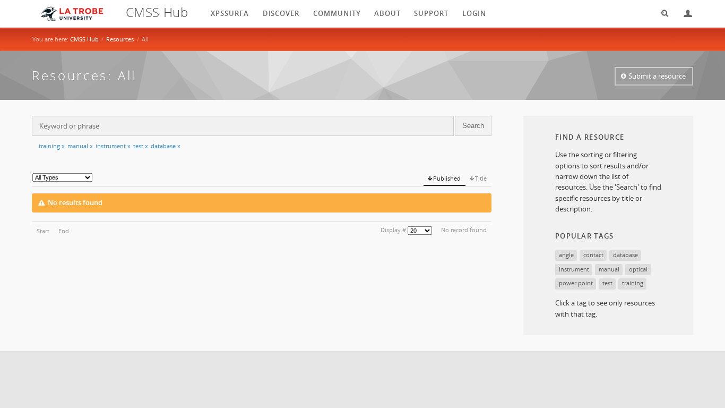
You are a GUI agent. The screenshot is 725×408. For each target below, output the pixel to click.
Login (683, 13)
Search (661, 13)
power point (576, 283)
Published (447, 178)
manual (80, 146)
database (165, 146)
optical (638, 269)
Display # (393, 230)
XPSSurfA (230, 13)
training (52, 146)
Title (481, 178)
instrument (113, 146)
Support (431, 13)
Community (337, 13)
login (474, 13)
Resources (120, 39)
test (140, 146)
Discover (281, 13)
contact (593, 255)
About (387, 13)
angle (566, 255)
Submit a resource (657, 76)
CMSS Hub (84, 39)
